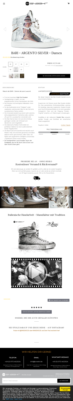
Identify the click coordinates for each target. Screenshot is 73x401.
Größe (4, 67)
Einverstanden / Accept (65, 389)
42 (21, 69)
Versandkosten (59, 65)
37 (16, 64)
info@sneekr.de (36, 361)
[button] (58, 300)
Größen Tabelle (65, 125)
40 (10, 69)
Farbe (4, 76)
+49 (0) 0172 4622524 (13, 361)
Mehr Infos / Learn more (14, 399)
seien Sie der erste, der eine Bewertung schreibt (36, 312)
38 (21, 64)
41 (16, 69)
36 (10, 64)
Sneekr (29, 375)
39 (27, 64)
